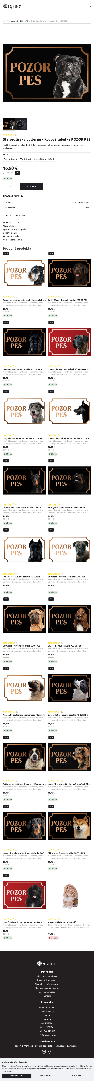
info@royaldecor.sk (47, 1035)
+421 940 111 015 (47, 1031)
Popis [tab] (8, 215)
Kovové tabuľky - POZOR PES (18, 21)
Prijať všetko (16, 1076)
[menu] (92, 5)
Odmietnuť (77, 1076)
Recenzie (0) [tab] (21, 215)
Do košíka (31, 187)
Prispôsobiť (45, 1076)
